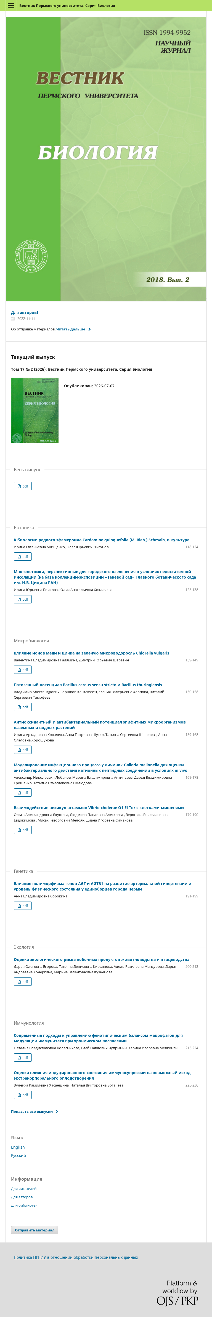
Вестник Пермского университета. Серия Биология (67, 5)
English (18, 1147)
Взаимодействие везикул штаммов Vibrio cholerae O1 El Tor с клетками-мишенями (99, 807)
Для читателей (23, 1188)
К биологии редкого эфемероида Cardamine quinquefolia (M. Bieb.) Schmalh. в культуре (101, 539)
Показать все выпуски (32, 1111)
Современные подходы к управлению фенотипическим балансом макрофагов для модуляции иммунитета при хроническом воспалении (98, 1038)
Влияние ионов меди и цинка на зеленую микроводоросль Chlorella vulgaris (91, 653)
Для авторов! (24, 312)
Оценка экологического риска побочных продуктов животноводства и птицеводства (101, 959)
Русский (18, 1155)
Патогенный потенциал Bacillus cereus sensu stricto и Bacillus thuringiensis (88, 684)
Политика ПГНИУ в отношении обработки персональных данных (76, 1257)
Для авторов (22, 1196)
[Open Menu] (11, 5)
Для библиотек (24, 1205)
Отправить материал (34, 1230)
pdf (25, 486)
